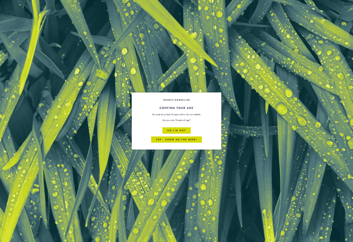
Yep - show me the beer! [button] (176, 139)
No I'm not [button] (176, 130)
